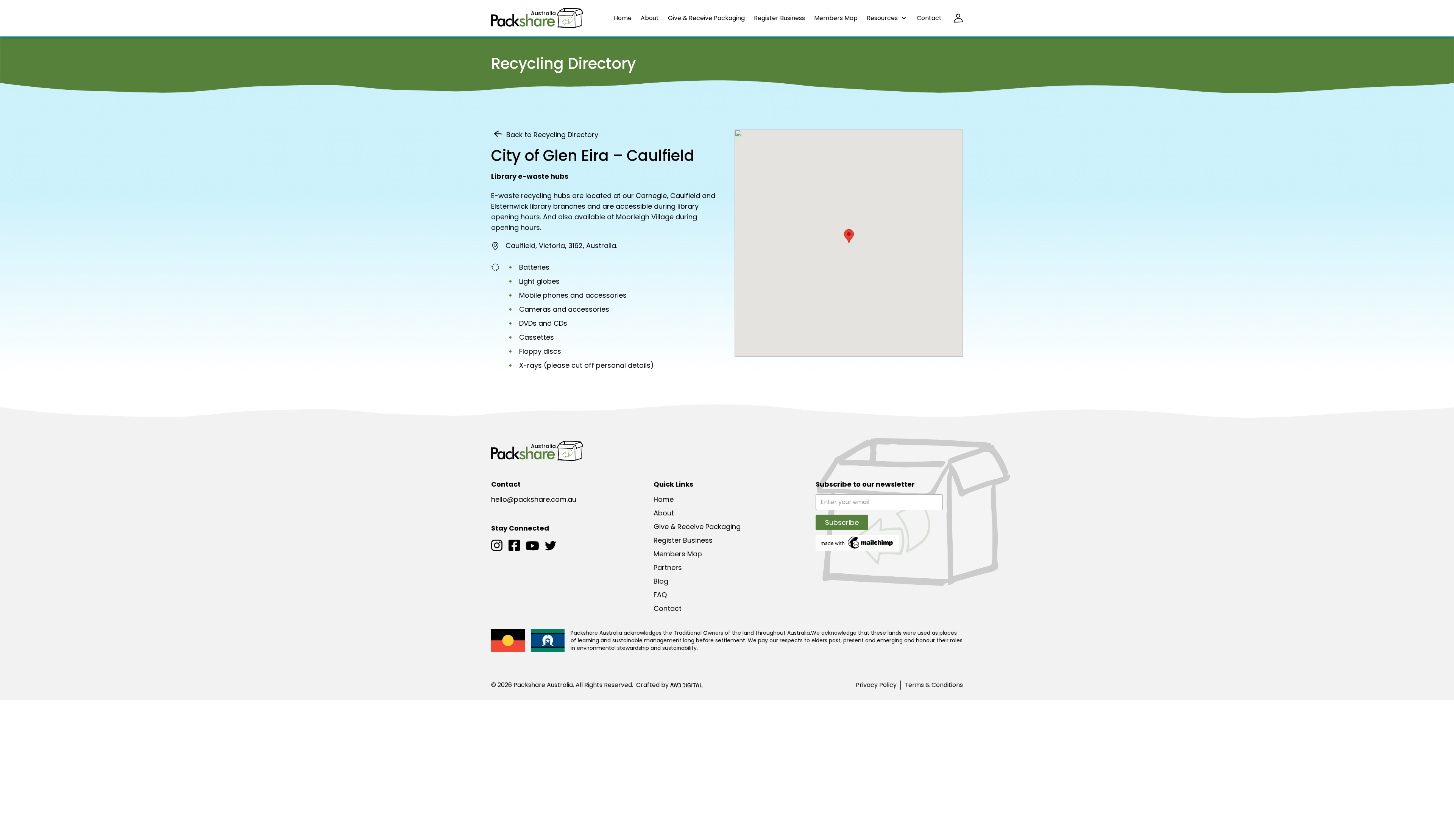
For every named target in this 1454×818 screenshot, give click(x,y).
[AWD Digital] (686, 685)
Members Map (836, 18)
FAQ (660, 594)
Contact (929, 18)
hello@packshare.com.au (533, 499)
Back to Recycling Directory (552, 134)
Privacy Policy (876, 685)
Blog (661, 581)
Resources (882, 18)
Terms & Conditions (934, 685)
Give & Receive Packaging (706, 18)
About (650, 18)
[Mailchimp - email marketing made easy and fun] (857, 542)
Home (623, 18)
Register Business (779, 18)
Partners (668, 567)
